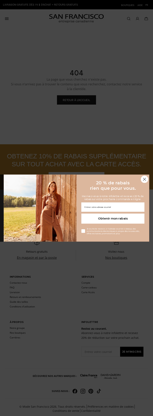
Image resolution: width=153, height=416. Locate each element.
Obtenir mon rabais (113, 218)
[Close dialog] (144, 179)
